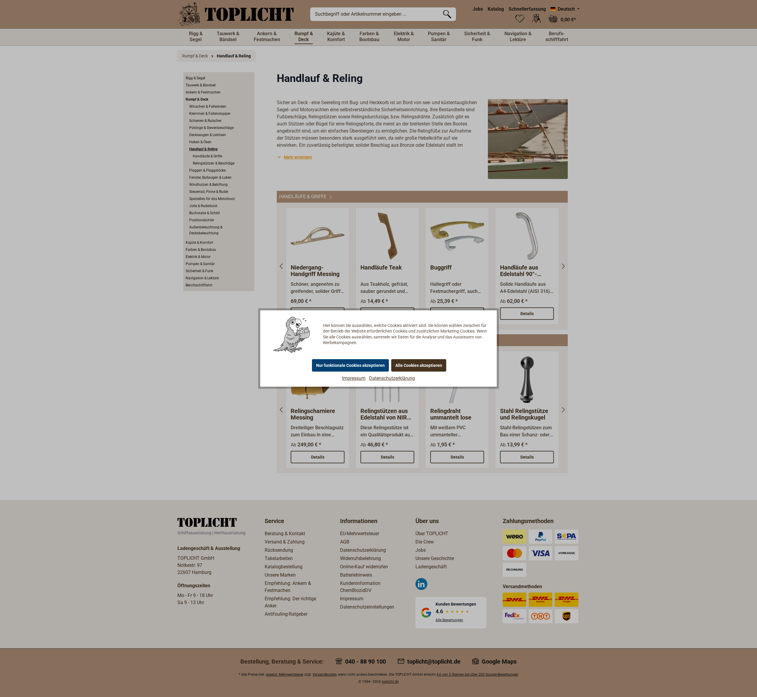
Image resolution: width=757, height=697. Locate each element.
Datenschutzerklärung (392, 378)
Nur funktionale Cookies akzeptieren (350, 365)
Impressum (353, 378)
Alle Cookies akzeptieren (418, 365)
